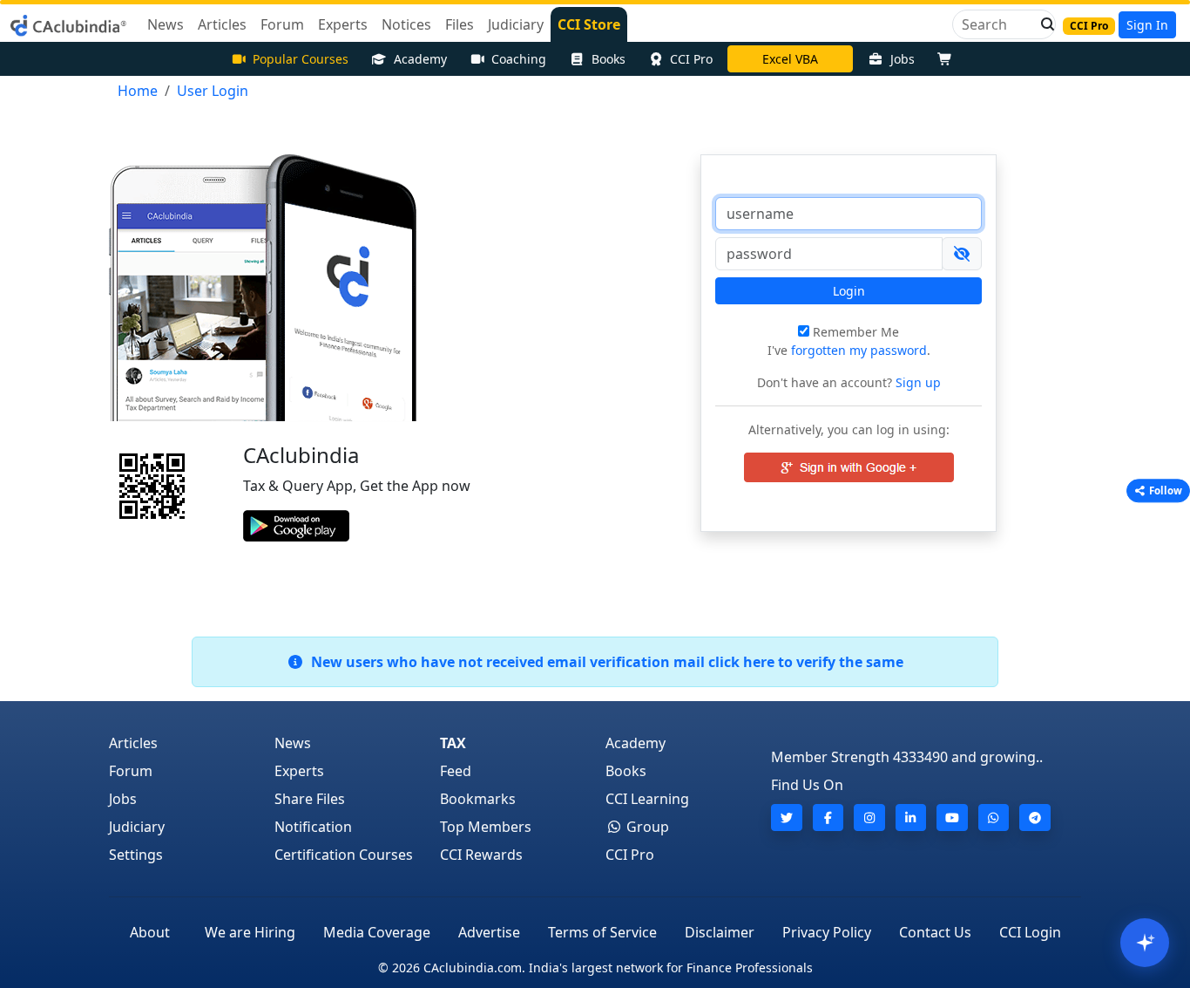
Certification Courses (343, 854)
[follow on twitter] (786, 817)
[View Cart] (949, 58)
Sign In (1147, 25)
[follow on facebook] (828, 817)
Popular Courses (300, 59)
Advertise (489, 932)
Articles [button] (222, 24)
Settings (136, 854)
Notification (313, 826)
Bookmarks (478, 798)
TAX (453, 743)
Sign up (916, 382)
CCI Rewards (481, 854)
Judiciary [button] (516, 24)
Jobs (902, 59)
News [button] (165, 24)
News (292, 743)
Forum (130, 770)
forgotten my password (859, 350)
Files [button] (459, 24)
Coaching (518, 59)
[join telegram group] (1035, 817)
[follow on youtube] (952, 817)
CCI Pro (691, 59)
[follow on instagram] (869, 817)
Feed (455, 770)
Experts (299, 770)
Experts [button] (343, 24)
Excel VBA (790, 59)
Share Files (309, 798)
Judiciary (137, 826)
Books (608, 59)
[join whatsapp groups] (994, 817)
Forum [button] (282, 24)
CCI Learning (647, 798)
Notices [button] (406, 24)
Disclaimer (719, 932)
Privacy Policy (826, 932)
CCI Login (1030, 932)
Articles (133, 743)
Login (849, 291)
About (150, 932)
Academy (420, 59)
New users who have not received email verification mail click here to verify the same (603, 661)
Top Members (485, 826)
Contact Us (935, 932)
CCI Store (589, 24)
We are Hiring (250, 932)
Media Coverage (376, 932)
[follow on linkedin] (911, 817)
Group (646, 826)
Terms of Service (602, 932)
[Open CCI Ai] (1144, 942)
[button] (1042, 24)
